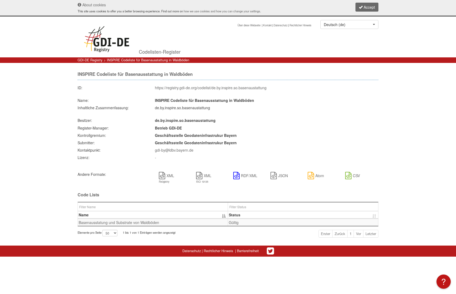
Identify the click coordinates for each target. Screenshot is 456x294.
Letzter (370, 233)
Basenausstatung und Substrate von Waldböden (119, 222)
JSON (283, 175)
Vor (358, 233)
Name (84, 214)
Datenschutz (281, 25)
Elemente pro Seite (90, 232)
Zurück (340, 233)
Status (234, 214)
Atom (319, 175)
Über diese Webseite (249, 25)
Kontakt (267, 25)
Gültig (234, 222)
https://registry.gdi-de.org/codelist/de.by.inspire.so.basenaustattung (211, 87)
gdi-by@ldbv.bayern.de (174, 150)
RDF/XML (249, 175)
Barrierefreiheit (248, 250)
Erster (325, 233)
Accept (369, 7)
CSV (356, 175)
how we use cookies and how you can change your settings (222, 11)
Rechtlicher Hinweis (300, 25)
